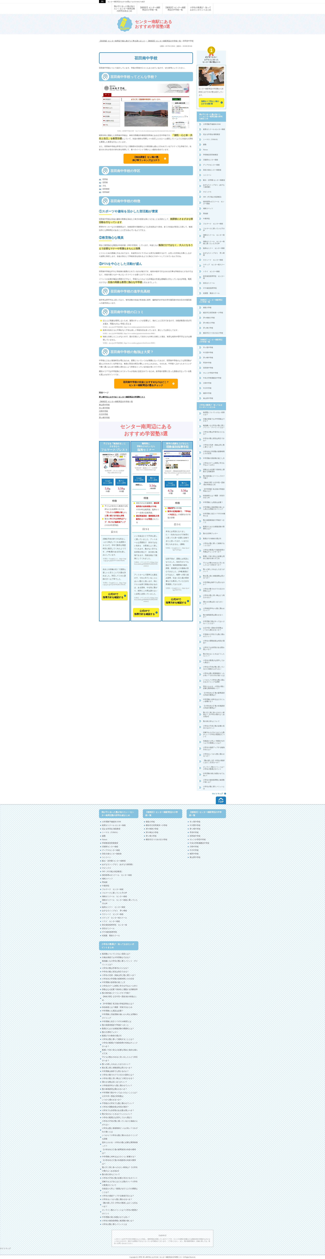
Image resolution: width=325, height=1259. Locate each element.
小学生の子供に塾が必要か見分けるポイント (214, 727)
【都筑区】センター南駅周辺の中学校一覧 (116, 402)
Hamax (205, 150)
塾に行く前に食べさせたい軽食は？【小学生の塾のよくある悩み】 (214, 714)
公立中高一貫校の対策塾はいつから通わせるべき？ (213, 629)
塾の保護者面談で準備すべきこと (214, 521)
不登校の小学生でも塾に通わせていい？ (214, 635)
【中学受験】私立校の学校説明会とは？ (214, 490)
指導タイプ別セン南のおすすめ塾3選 (210, 102)
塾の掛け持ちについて (211, 721)
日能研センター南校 (210, 160)
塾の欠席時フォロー (210, 533)
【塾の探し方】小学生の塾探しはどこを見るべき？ (214, 761)
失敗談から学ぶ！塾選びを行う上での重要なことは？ (214, 742)
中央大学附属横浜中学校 (212, 378)
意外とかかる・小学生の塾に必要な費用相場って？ (214, 687)
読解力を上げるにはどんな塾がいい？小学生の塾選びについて (214, 734)
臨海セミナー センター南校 (214, 248)
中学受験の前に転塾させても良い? (214, 774)
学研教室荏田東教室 (210, 155)
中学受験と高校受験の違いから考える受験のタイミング (214, 508)
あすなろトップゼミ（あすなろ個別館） (214, 186)
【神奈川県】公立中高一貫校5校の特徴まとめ (214, 483)
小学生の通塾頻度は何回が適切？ (214, 642)
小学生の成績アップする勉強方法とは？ (214, 748)
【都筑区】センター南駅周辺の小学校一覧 (210, 301)
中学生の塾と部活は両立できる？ (214, 439)
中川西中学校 (208, 352)
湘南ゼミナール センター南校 (214, 236)
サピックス (207, 192)
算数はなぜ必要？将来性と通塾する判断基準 (214, 471)
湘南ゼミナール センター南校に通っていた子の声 (214, 242)
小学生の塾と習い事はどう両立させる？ (214, 596)
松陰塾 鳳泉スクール (211, 293)
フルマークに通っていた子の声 (214, 229)
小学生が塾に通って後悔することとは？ (214, 544)
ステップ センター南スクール (214, 266)
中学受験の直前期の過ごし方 (214, 458)
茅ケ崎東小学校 (209, 318)
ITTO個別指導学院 (210, 288)
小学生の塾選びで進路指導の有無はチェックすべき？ (214, 551)
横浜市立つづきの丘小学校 (213, 333)
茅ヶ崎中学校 (208, 358)
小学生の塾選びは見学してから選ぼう (214, 661)
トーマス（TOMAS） (211, 139)
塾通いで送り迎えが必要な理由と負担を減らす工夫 (214, 557)
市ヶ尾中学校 (208, 347)
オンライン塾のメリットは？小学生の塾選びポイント (214, 768)
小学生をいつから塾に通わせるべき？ (214, 755)
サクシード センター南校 (213, 260)
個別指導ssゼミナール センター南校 (213, 203)
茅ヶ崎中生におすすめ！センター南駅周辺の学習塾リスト (122, 397)
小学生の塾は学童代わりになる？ (214, 433)
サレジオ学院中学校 (210, 373)
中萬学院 (206, 219)
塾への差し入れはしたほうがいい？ (214, 570)
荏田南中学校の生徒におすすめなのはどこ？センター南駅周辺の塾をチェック (146, 384)
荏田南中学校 (208, 368)
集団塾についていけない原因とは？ (214, 413)
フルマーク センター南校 (213, 224)
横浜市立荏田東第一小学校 (213, 313)
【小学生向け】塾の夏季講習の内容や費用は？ (214, 694)
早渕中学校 (207, 363)
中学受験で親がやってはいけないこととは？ (214, 622)
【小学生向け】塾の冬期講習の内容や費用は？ (214, 707)
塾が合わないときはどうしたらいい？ (214, 655)
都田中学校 (207, 393)
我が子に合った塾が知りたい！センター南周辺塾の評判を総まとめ (210, 116)
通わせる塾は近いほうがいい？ (213, 603)
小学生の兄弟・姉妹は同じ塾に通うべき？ (214, 446)
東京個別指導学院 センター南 (214, 277)
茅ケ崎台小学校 (209, 323)
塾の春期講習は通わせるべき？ (213, 616)
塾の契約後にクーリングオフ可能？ (214, 477)
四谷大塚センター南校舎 (212, 170)
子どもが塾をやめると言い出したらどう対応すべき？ (214, 564)
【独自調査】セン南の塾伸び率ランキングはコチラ (146, 158)
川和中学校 (207, 383)
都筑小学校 (207, 307)
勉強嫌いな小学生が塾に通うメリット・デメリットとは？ (214, 426)
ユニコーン (207, 175)
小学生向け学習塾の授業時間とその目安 (214, 452)
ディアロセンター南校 (211, 165)
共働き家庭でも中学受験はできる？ (214, 420)
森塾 (204, 144)
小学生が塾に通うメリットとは (214, 788)
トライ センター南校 (211, 271)
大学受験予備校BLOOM (212, 124)
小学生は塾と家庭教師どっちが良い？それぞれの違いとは (214, 674)
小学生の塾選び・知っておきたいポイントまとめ (210, 406)
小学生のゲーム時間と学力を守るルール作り (214, 464)
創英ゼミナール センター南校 (214, 129)
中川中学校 (207, 388)
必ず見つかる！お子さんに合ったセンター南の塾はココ (211, 59)
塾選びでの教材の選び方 (212, 538)
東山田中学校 (208, 398)
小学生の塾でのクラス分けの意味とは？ (214, 590)
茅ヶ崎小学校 (208, 328)
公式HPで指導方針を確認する (113, 596)
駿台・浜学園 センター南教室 (214, 180)
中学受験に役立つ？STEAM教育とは (214, 515)
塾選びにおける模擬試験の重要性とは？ (214, 528)
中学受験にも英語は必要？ (213, 502)
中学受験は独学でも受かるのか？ (214, 583)
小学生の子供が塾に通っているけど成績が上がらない (214, 668)
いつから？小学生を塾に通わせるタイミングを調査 (214, 681)
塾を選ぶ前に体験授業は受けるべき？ (214, 577)
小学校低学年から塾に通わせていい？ (214, 609)
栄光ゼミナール (209, 283)
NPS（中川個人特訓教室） (213, 197)
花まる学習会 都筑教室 (211, 134)
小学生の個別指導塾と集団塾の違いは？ (214, 781)
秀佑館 (205, 213)
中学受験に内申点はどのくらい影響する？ (214, 700)
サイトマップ (217, 794)
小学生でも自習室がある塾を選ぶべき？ (214, 648)
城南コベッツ (208, 208)
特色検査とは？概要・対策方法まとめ (214, 497)
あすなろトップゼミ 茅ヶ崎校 (214, 254)
